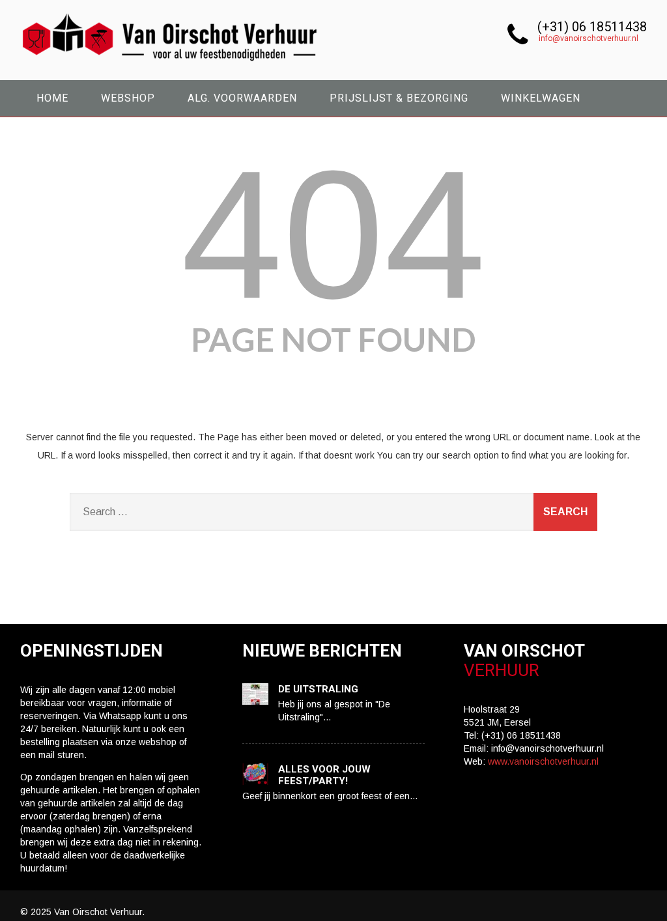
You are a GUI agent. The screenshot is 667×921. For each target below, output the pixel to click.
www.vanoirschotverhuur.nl (543, 761)
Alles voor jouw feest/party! (324, 775)
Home (52, 98)
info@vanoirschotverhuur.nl (588, 38)
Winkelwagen (540, 98)
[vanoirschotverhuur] (171, 65)
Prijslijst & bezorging (399, 98)
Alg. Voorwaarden (242, 98)
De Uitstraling (318, 689)
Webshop (128, 98)
